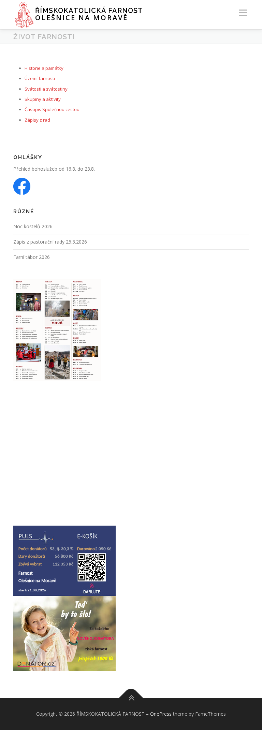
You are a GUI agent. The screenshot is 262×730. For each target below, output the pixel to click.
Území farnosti (40, 78)
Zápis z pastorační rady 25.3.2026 (50, 241)
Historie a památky (44, 68)
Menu (243, 13)
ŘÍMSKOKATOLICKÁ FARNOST (89, 10)
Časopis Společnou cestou (52, 109)
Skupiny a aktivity (43, 99)
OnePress (161, 714)
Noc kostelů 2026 (33, 226)
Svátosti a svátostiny (46, 89)
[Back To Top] (131, 698)
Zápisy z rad (37, 120)
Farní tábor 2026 (31, 257)
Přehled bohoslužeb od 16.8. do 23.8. (54, 169)
